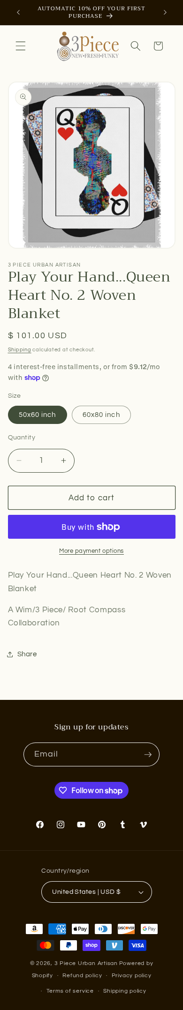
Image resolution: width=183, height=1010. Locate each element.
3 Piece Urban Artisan (86, 963)
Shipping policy (124, 991)
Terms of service (70, 991)
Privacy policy (132, 976)
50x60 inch (37, 414)
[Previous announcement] (18, 12)
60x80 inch (101, 414)
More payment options (91, 551)
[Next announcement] (165, 12)
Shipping (19, 349)
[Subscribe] (148, 755)
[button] (20, 46)
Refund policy (82, 976)
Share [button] (27, 654)
